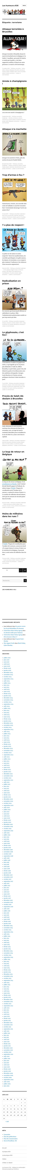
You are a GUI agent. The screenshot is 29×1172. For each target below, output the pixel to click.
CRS (7, 271)
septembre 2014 (8, 957)
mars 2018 (7, 868)
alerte (5, 504)
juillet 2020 (7, 809)
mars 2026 (7, 666)
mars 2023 (7, 742)
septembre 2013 (8, 980)
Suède (7, 73)
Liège (24, 322)
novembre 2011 (8, 1024)
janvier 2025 (7, 695)
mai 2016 (6, 915)
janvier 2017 (7, 898)
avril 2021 (6, 790)
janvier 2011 (7, 1046)
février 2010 (7, 1069)
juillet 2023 (7, 733)
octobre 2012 (7, 1003)
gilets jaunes (18, 271)
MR (24, 386)
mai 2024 (6, 712)
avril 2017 (6, 892)
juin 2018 (6, 862)
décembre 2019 (8, 824)
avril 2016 (6, 917)
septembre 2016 (8, 906)
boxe (16, 269)
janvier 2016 (7, 923)
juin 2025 (6, 685)
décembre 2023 (8, 723)
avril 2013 (6, 991)
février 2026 (7, 668)
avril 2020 (7, 816)
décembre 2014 (8, 951)
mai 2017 (6, 889)
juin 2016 (6, 913)
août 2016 (7, 908)
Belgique (12, 70)
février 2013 (7, 995)
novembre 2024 (8, 700)
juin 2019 (6, 837)
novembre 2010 (8, 1050)
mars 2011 (7, 1041)
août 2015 (6, 934)
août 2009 (7, 1081)
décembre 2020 (8, 799)
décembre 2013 (8, 974)
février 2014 (7, 970)
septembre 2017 (8, 881)
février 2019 (7, 845)
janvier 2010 (7, 1071)
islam (15, 71)
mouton (9, 505)
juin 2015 (6, 938)
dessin (8, 71)
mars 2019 (7, 843)
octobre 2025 (8, 676)
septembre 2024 (8, 704)
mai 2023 (6, 738)
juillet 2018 (7, 860)
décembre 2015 (8, 925)
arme (6, 215)
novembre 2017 (8, 877)
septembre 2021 (8, 780)
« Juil (7, 1121)
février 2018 (7, 871)
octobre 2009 (8, 1077)
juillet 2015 (7, 936)
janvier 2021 (7, 797)
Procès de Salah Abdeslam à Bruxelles (13, 397)
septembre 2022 (8, 754)
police (12, 273)
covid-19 (10, 119)
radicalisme (16, 324)
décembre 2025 (8, 672)
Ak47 (3, 215)
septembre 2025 (8, 679)
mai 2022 (6, 763)
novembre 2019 (8, 826)
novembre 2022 (8, 750)
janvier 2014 (7, 972)
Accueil (4, 1148)
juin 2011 (6, 1035)
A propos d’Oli (6, 1151)
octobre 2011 (7, 1027)
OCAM (13, 488)
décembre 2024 (8, 698)
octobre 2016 (7, 904)
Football (12, 71)
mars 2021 (7, 792)
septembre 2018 (8, 856)
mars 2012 (7, 1016)
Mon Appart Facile (9, 643)
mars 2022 (7, 767)
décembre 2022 (8, 748)
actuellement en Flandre (9, 484)
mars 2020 (7, 818)
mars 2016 (7, 919)
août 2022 (7, 757)
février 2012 (7, 1018)
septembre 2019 (8, 830)
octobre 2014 (7, 955)
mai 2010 (6, 1062)
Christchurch (9, 217)
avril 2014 (6, 965)
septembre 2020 (8, 805)
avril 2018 (6, 866)
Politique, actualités (16, 68)
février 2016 (7, 921)
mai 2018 (6, 864)
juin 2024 (6, 710)
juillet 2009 (7, 1084)
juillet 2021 (7, 784)
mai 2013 (6, 989)
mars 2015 (7, 944)
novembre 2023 (8, 725)
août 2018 (6, 858)
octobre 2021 (7, 778)
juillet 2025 (7, 683)
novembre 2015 (8, 927)
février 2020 (7, 820)
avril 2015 (6, 942)
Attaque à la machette (14, 129)
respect (20, 273)
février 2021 (7, 795)
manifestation (5, 273)
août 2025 (7, 681)
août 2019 (7, 833)
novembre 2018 (8, 852)
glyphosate (16, 386)
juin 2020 (6, 811)
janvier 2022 (7, 771)
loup (21, 504)
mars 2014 (7, 968)
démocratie (18, 384)
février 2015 (7, 946)
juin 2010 (6, 1060)
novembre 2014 (8, 953)
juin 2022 (6, 761)
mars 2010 (7, 1067)
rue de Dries (17, 443)
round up (15, 388)
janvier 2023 (7, 746)
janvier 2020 (7, 822)
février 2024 (7, 719)
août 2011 (6, 1031)
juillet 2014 (7, 959)
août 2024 (7, 706)
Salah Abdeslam (10, 121)
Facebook (18, 119)
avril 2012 (6, 1014)
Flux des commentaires (10, 1138)
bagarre (13, 269)
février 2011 (7, 1043)
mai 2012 (6, 1012)
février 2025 (7, 693)
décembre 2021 (8, 773)
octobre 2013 (7, 978)
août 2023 (7, 731)
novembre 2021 (8, 776)
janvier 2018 (7, 873)
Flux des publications (10, 1136)
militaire (22, 560)
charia (13, 384)
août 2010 (6, 1056)
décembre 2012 (8, 999)
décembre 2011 (8, 1022)
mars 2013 (7, 993)
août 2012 (6, 1008)
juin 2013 (6, 987)
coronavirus (5, 119)
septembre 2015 (8, 932)
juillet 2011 (7, 1033)
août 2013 (6, 982)
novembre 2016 (8, 902)
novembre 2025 (8, 674)
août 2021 (6, 782)
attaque (7, 70)
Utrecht (9, 218)
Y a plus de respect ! (13, 225)
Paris (24, 119)
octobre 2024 (8, 702)
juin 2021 (6, 786)
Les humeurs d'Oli (10, 6)
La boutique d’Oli (7, 1155)
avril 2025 (7, 689)
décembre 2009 (8, 1073)
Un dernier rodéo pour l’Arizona (13, 632)
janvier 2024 (7, 721)
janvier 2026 (7, 670)
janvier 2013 (7, 997)
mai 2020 (6, 814)
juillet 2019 (7, 835)
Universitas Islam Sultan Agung (13, 630)
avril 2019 (6, 841)
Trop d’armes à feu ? (13, 175)
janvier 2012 (7, 1020)
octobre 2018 (7, 854)
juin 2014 (6, 961)
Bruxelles (17, 70)
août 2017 (6, 883)
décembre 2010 (8, 1048)
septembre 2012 (8, 1005)
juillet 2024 (7, 708)
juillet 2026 (7, 657)
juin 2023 (6, 736)
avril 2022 (7, 765)
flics (13, 271)
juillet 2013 (7, 984)
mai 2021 (6, 788)
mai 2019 (6, 839)
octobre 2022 (8, 752)
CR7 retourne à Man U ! (10, 637)
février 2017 (7, 896)
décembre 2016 (8, 900)
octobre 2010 (7, 1052)
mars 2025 (7, 691)
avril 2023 (7, 740)
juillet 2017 (7, 885)
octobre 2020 (8, 803)
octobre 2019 (7, 828)
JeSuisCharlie (17, 167)
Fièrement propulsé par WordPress (10, 1169)
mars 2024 (7, 717)
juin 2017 (6, 887)
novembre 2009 (8, 1075)
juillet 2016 (7, 911)
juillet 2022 (7, 759)
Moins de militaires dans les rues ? (12, 515)
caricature (22, 70)
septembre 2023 (8, 729)
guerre (18, 217)
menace (4, 505)
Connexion (7, 1134)
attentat (11, 118)
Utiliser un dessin (7, 1162)
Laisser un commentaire (18, 168)
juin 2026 (6, 660)
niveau (12, 505)
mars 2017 (7, 894)
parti (11, 388)
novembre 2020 (8, 801)
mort (19, 71)
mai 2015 (6, 940)
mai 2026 (6, 662)
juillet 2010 (7, 1058)
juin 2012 (6, 1010)
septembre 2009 (8, 1079)
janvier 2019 (7, 847)
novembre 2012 (8, 1001)
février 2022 (7, 769)
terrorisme (12, 73)
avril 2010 (6, 1065)
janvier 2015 (7, 949)
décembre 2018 (8, 849)
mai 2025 (6, 687)
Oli (21, 71)
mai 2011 (6, 1037)
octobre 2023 (7, 727)
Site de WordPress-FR (10, 1141)
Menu (24, 5)
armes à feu (11, 215)
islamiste (12, 167)
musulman (5, 324)
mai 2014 (6, 963)
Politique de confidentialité (18, 1167)
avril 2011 (6, 1039)
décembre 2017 (8, 875)
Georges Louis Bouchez (8, 386)
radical (4, 73)
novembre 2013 (8, 976)
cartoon (4, 71)
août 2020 (7, 807)
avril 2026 (7, 664)
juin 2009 (6, 1086)
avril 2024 (7, 714)
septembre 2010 (8, 1054)
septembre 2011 (8, 1029)
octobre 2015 (7, 930)
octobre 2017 (7, 879)
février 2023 (7, 744)
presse (23, 71)
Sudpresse (4, 118)
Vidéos (4, 1159)
